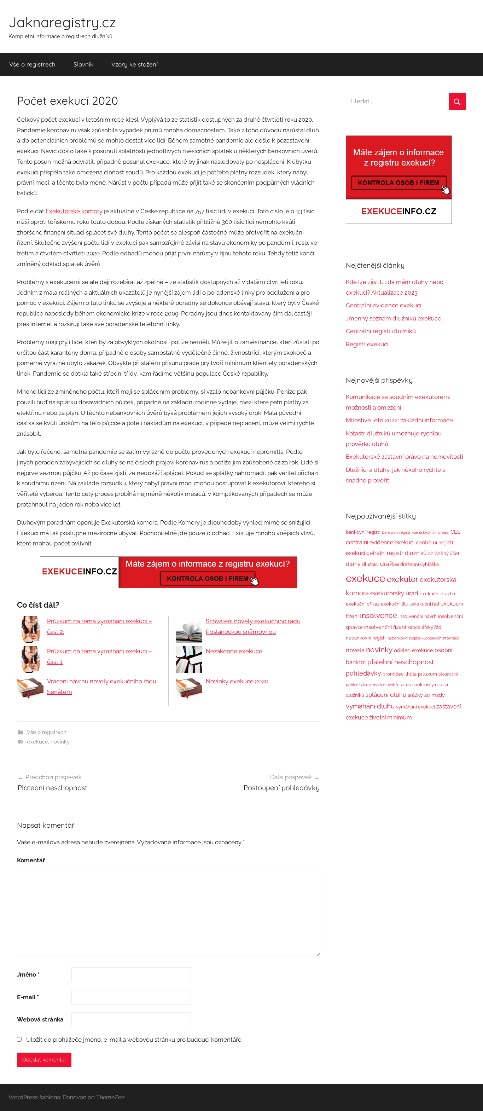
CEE (455, 532)
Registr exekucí (367, 344)
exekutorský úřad (394, 593)
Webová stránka (40, 1019)
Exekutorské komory (74, 211)
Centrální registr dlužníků (381, 331)
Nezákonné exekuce (234, 651)
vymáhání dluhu (370, 706)
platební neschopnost (400, 662)
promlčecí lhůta (400, 674)
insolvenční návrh (417, 616)
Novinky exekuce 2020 (237, 681)
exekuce (37, 742)
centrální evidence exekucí (380, 542)
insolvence (378, 615)
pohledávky (363, 673)
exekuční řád (425, 604)
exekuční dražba (437, 593)
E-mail (28, 997)
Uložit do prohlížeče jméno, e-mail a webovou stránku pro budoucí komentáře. (134, 1039)
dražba (389, 563)
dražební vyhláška (419, 564)
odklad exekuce (413, 650)
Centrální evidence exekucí (383, 305)
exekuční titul (395, 604)
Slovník (83, 64)
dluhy (353, 564)
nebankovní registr (366, 638)
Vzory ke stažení (134, 64)
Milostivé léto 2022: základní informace (399, 420)
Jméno (28, 974)
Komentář (31, 860)
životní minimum (390, 717)
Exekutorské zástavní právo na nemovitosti (404, 456)
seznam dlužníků (383, 685)
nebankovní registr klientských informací (423, 638)
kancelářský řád (424, 627)
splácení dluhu (386, 694)
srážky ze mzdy (426, 695)
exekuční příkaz (362, 604)
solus (405, 684)
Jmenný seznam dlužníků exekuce (393, 318)
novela (355, 650)
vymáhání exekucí (415, 707)
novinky (60, 742)
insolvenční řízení (385, 627)
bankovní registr (363, 532)
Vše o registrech (32, 64)
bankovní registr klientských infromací (415, 532)
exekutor (402, 579)
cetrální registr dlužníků (396, 553)
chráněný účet (443, 553)
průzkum (427, 674)
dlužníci (370, 564)
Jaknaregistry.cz (62, 22)
